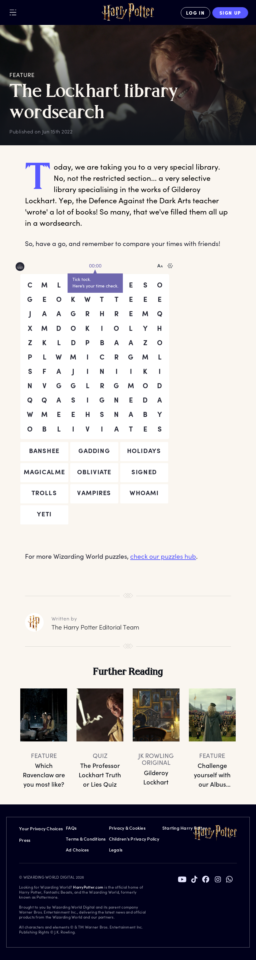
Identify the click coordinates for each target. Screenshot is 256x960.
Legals (116, 850)
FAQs (71, 828)
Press (24, 840)
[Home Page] (128, 12)
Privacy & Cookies (127, 828)
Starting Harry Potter (184, 828)
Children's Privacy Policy (134, 839)
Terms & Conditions (86, 839)
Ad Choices (77, 850)
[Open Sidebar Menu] (13, 12)
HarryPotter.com (88, 887)
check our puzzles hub (163, 556)
